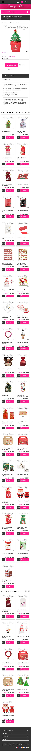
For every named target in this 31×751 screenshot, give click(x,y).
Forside (2, 22)
